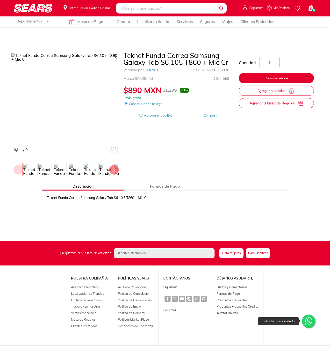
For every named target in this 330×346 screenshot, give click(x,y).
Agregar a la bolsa (272, 91)
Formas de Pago (228, 293)
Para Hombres (258, 253)
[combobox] (171, 8)
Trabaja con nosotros (85, 306)
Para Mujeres (231, 253)
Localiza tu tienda (153, 21)
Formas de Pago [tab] (165, 186)
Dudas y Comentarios (232, 287)
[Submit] (221, 8)
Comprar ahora (276, 78)
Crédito (123, 21)
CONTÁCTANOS (176, 278)
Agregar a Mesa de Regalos (272, 103)
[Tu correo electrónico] (165, 253)
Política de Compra (131, 313)
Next (114, 168)
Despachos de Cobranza (135, 326)
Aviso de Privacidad (132, 287)
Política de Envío (129, 306)
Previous (18, 168)
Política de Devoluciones (135, 300)
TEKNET (151, 70)
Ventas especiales (83, 313)
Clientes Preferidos (257, 21)
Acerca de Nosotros (85, 287)
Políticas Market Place (133, 319)
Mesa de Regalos (92, 21)
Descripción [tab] (82, 186)
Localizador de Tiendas (87, 293)
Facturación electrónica (87, 300)
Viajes (227, 21)
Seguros (207, 21)
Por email (170, 310)
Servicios (185, 21)
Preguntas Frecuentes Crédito (237, 306)
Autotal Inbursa (227, 313)
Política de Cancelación (134, 293)
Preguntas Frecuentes (232, 300)
